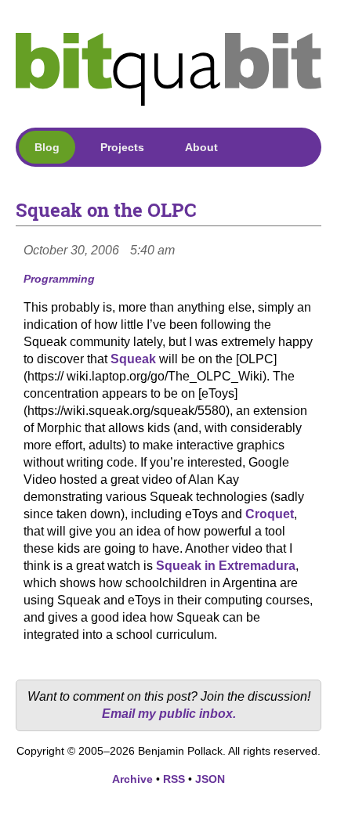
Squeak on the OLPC (106, 209)
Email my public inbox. (169, 713)
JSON (210, 779)
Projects (122, 147)
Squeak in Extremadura (225, 565)
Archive (132, 779)
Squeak (133, 359)
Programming (59, 278)
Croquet (269, 514)
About (201, 147)
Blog (47, 147)
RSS (174, 779)
